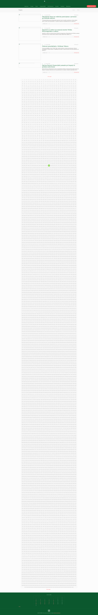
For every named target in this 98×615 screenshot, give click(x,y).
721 (67, 122)
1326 (60, 160)
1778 (38, 188)
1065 (60, 144)
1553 (51, 174)
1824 (70, 190)
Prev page (49, 76)
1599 (28, 178)
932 (28, 136)
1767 (71, 186)
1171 (41, 151)
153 (35, 88)
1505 (70, 170)
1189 (75, 151)
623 (47, 117)
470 (32, 108)
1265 (54, 156)
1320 (49, 160)
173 (73, 88)
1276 (75, 156)
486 (62, 108)
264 (26, 95)
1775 (32, 188)
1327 (62, 160)
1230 (43, 154)
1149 (54, 149)
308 (54, 97)
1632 (36, 179)
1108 (32, 147)
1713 (24, 185)
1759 (56, 186)
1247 (75, 154)
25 (67, 79)
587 (34, 115)
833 (60, 129)
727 (24, 124)
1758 (54, 186)
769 (49, 126)
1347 (45, 161)
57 (73, 81)
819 (34, 129)
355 (34, 101)
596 (51, 115)
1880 (66, 194)
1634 (39, 179)
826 (47, 129)
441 (32, 106)
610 (22, 117)
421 (49, 104)
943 (49, 136)
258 (69, 94)
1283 (34, 158)
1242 (66, 154)
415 (37, 104)
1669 (51, 181)
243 (41, 94)
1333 (73, 160)
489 (68, 108)
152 (33, 88)
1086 (45, 145)
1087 (47, 145)
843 (24, 131)
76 (54, 83)
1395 (26, 165)
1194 (30, 152)
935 (34, 136)
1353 (56, 161)
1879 (64, 194)
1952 (37, 199)
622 (45, 117)
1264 (53, 156)
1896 (41, 195)
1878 (62, 194)
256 (66, 94)
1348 (47, 161)
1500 (60, 170)
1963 (58, 199)
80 (62, 83)
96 (37, 85)
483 (56, 108)
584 (28, 115)
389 (43, 102)
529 (34, 111)
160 (49, 88)
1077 (28, 145)
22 (62, 79)
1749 (38, 186)
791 (35, 127)
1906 (60, 195)
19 (56, 79)
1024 (37, 142)
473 (37, 108)
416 (39, 104)
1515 (34, 172)
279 (54, 95)
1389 (70, 163)
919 (58, 135)
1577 (41, 176)
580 (75, 113)
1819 (60, 190)
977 (58, 138)
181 (33, 90)
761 (34, 126)
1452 (24, 169)
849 (35, 131)
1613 (54, 178)
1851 (66, 192)
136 (58, 86)
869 (73, 131)
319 (75, 97)
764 (39, 126)
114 (71, 85)
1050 (32, 144)
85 (71, 83)
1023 (36, 142)
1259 (43, 156)
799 (51, 127)
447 (43, 106)
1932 (54, 197)
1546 (37, 174)
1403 (41, 165)
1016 (22, 142)
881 (41, 133)
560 (37, 113)
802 (56, 127)
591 (41, 115)
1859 (26, 194)
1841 (47, 192)
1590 (66, 176)
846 (30, 131)
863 (62, 131)
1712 (22, 185)
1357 (64, 161)
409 (26, 104)
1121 (56, 147)
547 (68, 111)
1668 (49, 181)
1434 (45, 167)
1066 (62, 144)
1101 (73, 145)
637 (73, 117)
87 (75, 83)
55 (69, 81)
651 (45, 119)
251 (56, 94)
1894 (38, 195)
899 (75, 133)
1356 (62, 161)
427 (60, 104)
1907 (62, 195)
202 (73, 90)
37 (35, 81)
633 (66, 117)
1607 (43, 178)
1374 (41, 163)
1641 (53, 179)
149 (28, 88)
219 (50, 92)
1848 (60, 192)
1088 (49, 145)
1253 (32, 156)
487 (64, 108)
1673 (58, 181)
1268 (60, 156)
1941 (71, 197)
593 (45, 115)
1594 (73, 176)
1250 (26, 156)
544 (62, 111)
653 (49, 119)
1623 (73, 178)
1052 (36, 144)
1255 (36, 156)
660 (62, 119)
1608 (45, 178)
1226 (36, 154)
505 (43, 110)
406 (75, 102)
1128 (70, 147)
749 (66, 124)
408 (24, 104)
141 (67, 86)
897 (71, 133)
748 (64, 124)
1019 (28, 142)
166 (60, 88)
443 (35, 106)
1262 (49, 156)
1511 (26, 172)
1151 (58, 149)
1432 (41, 167)
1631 (34, 179)
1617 (62, 178)
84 (69, 83)
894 (66, 133)
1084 (41, 145)
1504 (68, 170)
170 (67, 88)
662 (66, 119)
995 (37, 140)
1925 (41, 197)
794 (41, 127)
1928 (47, 197)
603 (64, 115)
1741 (22, 186)
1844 (53, 192)
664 (69, 119)
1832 (30, 192)
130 (47, 86)
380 (26, 102)
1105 (26, 147)
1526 (54, 172)
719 (64, 122)
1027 (43, 142)
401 (66, 102)
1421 (75, 165)
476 (43, 108)
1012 (70, 140)
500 (34, 110)
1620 (68, 178)
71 (45, 83)
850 (37, 131)
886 (51, 133)
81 (64, 83)
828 (51, 129)
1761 (60, 186)
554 (26, 113)
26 (69, 79)
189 (49, 90)
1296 (58, 158)
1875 (56, 194)
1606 (41, 178)
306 (51, 97)
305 (49, 97)
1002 (51, 140)
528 (32, 111)
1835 (36, 192)
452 (52, 106)
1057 (45, 144)
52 (64, 81)
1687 (30, 183)
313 (64, 97)
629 (58, 117)
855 (47, 131)
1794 (68, 188)
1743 (26, 186)
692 (67, 120)
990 (28, 140)
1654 (22, 181)
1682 (75, 181)
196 (62, 90)
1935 (60, 197)
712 (51, 122)
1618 (64, 178)
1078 (30, 145)
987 (22, 140)
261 (75, 94)
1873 (53, 194)
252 (58, 94)
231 (73, 92)
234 (24, 94)
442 (34, 106)
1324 (56, 160)
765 (41, 126)
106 (56, 85)
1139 (36, 149)
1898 (45, 195)
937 (37, 136)
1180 (58, 151)
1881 (68, 194)
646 (35, 119)
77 (56, 83)
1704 (62, 183)
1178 (54, 151)
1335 (22, 161)
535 (45, 111)
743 (54, 124)
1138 (34, 149)
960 (26, 138)
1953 (39, 199)
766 (43, 126)
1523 (49, 172)
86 (73, 83)
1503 (66, 170)
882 (43, 133)
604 (66, 115)
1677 (66, 181)
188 (47, 90)
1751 (41, 186)
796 (45, 127)
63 (30, 83)
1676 (64, 181)
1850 (64, 192)
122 (32, 86)
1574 (36, 176)
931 (26, 136)
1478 (73, 169)
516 (64, 110)
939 (41, 136)
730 (30, 124)
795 (43, 127)
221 (54, 92)
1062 (54, 144)
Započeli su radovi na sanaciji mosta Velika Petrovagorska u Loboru (57, 30)
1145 (47, 149)
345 (69, 99)
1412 (58, 165)
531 (37, 111)
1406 (47, 165)
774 (58, 126)
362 (47, 101)
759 (30, 126)
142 (69, 86)
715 (56, 122)
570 (56, 113)
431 (67, 104)
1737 (70, 185)
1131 (75, 147)
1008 (62, 140)
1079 (32, 145)
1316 (41, 160)
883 (45, 133)
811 (73, 127)
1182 (62, 151)
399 (62, 102)
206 (26, 92)
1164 (28, 151)
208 (30, 92)
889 (56, 133)
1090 (53, 145)
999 (45, 140)
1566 (75, 174)
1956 (45, 199)
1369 (32, 163)
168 (64, 88)
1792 (64, 188)
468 (28, 108)
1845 (55, 192)
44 (49, 81)
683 (51, 120)
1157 (70, 149)
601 (60, 115)
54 (67, 81)
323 (28, 99)
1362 (73, 161)
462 (71, 106)
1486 (34, 170)
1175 (49, 151)
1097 (66, 145)
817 (30, 129)
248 (51, 94)
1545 (36, 174)
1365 (24, 163)
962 (30, 138)
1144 (45, 149)
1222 (28, 154)
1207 (54, 152)
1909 (66, 195)
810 (71, 127)
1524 (51, 172)
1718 (34, 185)
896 (69, 133)
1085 (43, 145)
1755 (49, 186)
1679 (70, 181)
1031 (51, 142)
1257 (39, 156)
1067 (64, 144)
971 (47, 138)
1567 (22, 176)
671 (28, 120)
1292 (51, 158)
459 (66, 106)
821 (37, 129)
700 (28, 122)
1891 (32, 195)
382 (30, 102)
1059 (49, 144)
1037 (62, 142)
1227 (37, 154)
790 (34, 127)
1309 (28, 160)
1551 (47, 174)
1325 (58, 160)
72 (47, 83)
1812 (47, 190)
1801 (26, 190)
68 (39, 83)
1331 (70, 160)
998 (43, 140)
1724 (45, 185)
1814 (51, 190)
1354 (58, 161)
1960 (53, 199)
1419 (71, 165)
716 (58, 122)
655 (52, 119)
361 (45, 101)
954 (69, 136)
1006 (58, 140)
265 (28, 95)
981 (66, 138)
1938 (66, 197)
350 (24, 101)
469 (30, 108)
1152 (60, 149)
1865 (37, 194)
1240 (62, 154)
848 (34, 131)
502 (37, 110)
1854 (72, 192)
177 (26, 90)
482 (54, 108)
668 (22, 120)
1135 (28, 149)
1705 (64, 183)
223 (58, 92)
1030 (49, 142)
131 (49, 86)
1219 (22, 154)
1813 (49, 190)
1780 (41, 188)
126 (39, 86)
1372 (37, 163)
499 (32, 110)
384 (34, 102)
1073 (75, 144)
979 (62, 138)
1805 (34, 190)
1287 (41, 158)
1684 (24, 183)
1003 (53, 140)
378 (22, 102)
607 (71, 115)
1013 (71, 140)
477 (45, 108)
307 (52, 97)
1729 (54, 185)
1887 (24, 195)
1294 (54, 158)
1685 (26, 183)
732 (34, 124)
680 (45, 120)
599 (56, 115)
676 (37, 120)
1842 (49, 192)
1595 (75, 176)
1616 (60, 178)
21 (60, 79)
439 (28, 106)
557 (32, 113)
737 (43, 124)
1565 (73, 174)
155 (39, 88)
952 (66, 136)
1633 (37, 179)
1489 (39, 170)
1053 (37, 144)
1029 (47, 142)
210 (33, 92)
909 (39, 135)
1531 (64, 172)
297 (34, 97)
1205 (51, 152)
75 (52, 83)
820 (35, 129)
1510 (24, 172)
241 (37, 94)
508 (49, 110)
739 (47, 124)
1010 (66, 140)
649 (41, 119)
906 (34, 135)
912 (45, 135)
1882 (70, 194)
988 (24, 140)
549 (71, 111)
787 (28, 127)
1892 (34, 195)
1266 (56, 156)
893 (64, 133)
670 (26, 120)
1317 (43, 160)
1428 (34, 167)
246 (47, 94)
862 (60, 131)
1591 (68, 176)
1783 (47, 188)
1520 (43, 172)
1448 (72, 167)
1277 (22, 158)
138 (62, 86)
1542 (30, 174)
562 (41, 113)
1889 (28, 195)
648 (39, 119)
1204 (49, 152)
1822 (66, 190)
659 (60, 119)
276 (49, 95)
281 (58, 95)
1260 (45, 156)
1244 (70, 154)
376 (73, 101)
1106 (28, 147)
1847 (58, 192)
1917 (26, 197)
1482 (26, 170)
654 (51, 119)
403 (69, 102)
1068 (66, 144)
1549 (43, 174)
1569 (26, 176)
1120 (54, 147)
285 (66, 95)
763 (37, 126)
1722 (41, 185)
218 (49, 92)
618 (37, 117)
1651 (71, 179)
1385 (62, 163)
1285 (37, 158)
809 (69, 127)
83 (67, 83)
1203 (47, 152)
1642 (54, 179)
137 (60, 86)
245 (45, 94)
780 (69, 126)
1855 (73, 192)
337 (54, 99)
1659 (32, 181)
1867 (41, 194)
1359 (68, 161)
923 (66, 135)
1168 (36, 151)
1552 (49, 174)
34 (30, 81)
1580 (47, 176)
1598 (26, 178)
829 (52, 129)
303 (45, 97)
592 (43, 115)
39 (39, 81)
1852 (68, 192)
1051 (34, 144)
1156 (68, 149)
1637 (45, 179)
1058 (47, 144)
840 (73, 129)
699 (26, 122)
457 (62, 106)
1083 (39, 145)
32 (26, 81)
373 (67, 101)
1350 (51, 161)
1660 (34, 181)
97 (39, 85)
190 (50, 90)
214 (41, 92)
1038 (64, 142)
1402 (39, 165)
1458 (36, 169)
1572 (32, 176)
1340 (32, 161)
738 (45, 124)
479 (49, 108)
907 (35, 135)
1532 (66, 172)
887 (52, 133)
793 (39, 127)
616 (33, 117)
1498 (56, 170)
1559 (62, 174)
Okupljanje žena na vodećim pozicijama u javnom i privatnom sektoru (59, 17)
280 (56, 95)
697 (22, 122)
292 (24, 97)
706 (39, 122)
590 (39, 115)
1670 (53, 181)
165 (58, 88)
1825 (71, 190)
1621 (70, 178)
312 (62, 97)
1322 (53, 160)
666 (73, 119)
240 (35, 94)
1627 (26, 179)
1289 (45, 158)
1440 (56, 167)
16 (50, 79)
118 (24, 86)
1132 (22, 149)
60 (24, 83)
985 (73, 138)
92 (30, 85)
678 (41, 120)
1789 (58, 188)
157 (43, 88)
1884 (73, 194)
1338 (28, 161)
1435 (47, 167)
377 (75, 101)
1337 (26, 161)
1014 (73, 140)
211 (35, 92)
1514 (32, 172)
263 (24, 95)
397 (58, 102)
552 (22, 113)
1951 (36, 199)
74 (50, 83)
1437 (51, 167)
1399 (34, 165)
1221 (26, 154)
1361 (71, 161)
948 (58, 136)
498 (30, 110)
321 (24, 99)
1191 (24, 152)
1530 (62, 172)
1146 (49, 149)
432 (69, 104)
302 (43, 97)
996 (39, 140)
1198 (37, 152)
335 (51, 99)
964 (34, 138)
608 (73, 115)
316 (69, 97)
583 (26, 115)
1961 (54, 199)
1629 (30, 179)
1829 (24, 192)
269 (35, 95)
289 (73, 95)
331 (43, 99)
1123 (60, 147)
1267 (58, 156)
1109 (34, 147)
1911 (69, 195)
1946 (26, 199)
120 (28, 86)
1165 (30, 151)
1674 (60, 181)
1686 (28, 183)
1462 (43, 169)
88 (22, 85)
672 (30, 120)
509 (51, 110)
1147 (51, 149)
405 (73, 102)
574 (64, 113)
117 (22, 86)
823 (41, 129)
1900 (49, 195)
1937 (64, 197)
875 (30, 133)
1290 (47, 158)
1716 (30, 185)
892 (62, 133)
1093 (58, 145)
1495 (51, 170)
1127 (68, 147)
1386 (64, 163)
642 (28, 119)
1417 (68, 165)
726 (22, 124)
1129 (71, 147)
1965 (62, 199)
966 (37, 138)
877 (34, 133)
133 (52, 86)
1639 (49, 179)
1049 (30, 144)
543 (60, 111)
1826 (73, 190)
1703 (60, 183)
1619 (66, 178)
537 (49, 111)
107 (58, 85)
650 (43, 119)
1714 (26, 185)
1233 (49, 154)
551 (75, 111)
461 (69, 106)
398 (60, 102)
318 (73, 97)
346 (71, 99)
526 (28, 111)
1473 (64, 169)
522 (75, 110)
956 (73, 136)
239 (34, 94)
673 (32, 120)
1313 (36, 160)
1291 (49, 158)
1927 (45, 197)
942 (47, 136)
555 (28, 113)
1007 (60, 140)
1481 (24, 170)
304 (47, 97)
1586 (58, 176)
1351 (53, 161)
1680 (71, 181)
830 (54, 129)
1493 (47, 170)
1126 (66, 147)
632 (64, 117)
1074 (22, 145)
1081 (36, 145)
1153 (62, 149)
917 (54, 135)
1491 (43, 170)
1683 (22, 183)
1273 (70, 156)
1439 (54, 167)
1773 (28, 188)
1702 (58, 183)
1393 (22, 165)
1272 (68, 156)
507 (47, 110)
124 (35, 86)
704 (35, 122)
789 (32, 127)
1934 (58, 197)
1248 (22, 156)
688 (60, 120)
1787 (55, 188)
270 (37, 95)
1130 (73, 147)
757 (26, 126)
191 (52, 90)
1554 (53, 174)
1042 (71, 142)
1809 (41, 190)
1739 (73, 185)
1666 (45, 181)
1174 (47, 151)
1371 (36, 163)
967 (39, 138)
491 (71, 108)
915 (50, 135)
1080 (34, 145)
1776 (34, 188)
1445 (66, 167)
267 (32, 95)
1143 (43, 149)
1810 (43, 190)
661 (64, 119)
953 (67, 136)
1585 (56, 176)
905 (32, 135)
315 (67, 97)
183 (37, 90)
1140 (37, 149)
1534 (70, 172)
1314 (37, 160)
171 (69, 88)
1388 (68, 163)
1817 (56, 190)
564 (45, 113)
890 (58, 133)
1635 (41, 179)
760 (32, 126)
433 (71, 104)
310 (58, 97)
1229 (41, 154)
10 (39, 79)
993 (34, 140)
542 (58, 111)
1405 (45, 165)
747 (62, 124)
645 (34, 119)
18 (54, 79)
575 (66, 113)
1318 (45, 160)
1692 (39, 183)
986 (75, 138)
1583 (53, 176)
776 (62, 126)
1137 (32, 149)
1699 (53, 183)
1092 (56, 145)
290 (75, 95)
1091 (54, 145)
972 (49, 138)
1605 (39, 178)
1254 (34, 156)
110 (64, 85)
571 (58, 113)
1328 (64, 160)
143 (71, 86)
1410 (54, 165)
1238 (58, 154)
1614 (56, 178)
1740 (75, 185)
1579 (45, 176)
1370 (34, 163)
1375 (43, 163)
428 (62, 104)
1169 (37, 151)
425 (56, 104)
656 (54, 119)
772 (54, 126)
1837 (39, 192)
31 (24, 81)
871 (22, 133)
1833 (32, 192)
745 (58, 124)
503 (39, 110)
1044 (75, 142)
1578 (43, 176)
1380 (53, 163)
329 (39, 99)
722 (69, 122)
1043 (73, 142)
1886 (22, 195)
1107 (30, 147)
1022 (34, 142)
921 (62, 135)
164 (56, 88)
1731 (58, 185)
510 (52, 110)
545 (64, 111)
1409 (53, 165)
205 (24, 92)
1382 (56, 163)
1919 (30, 197)
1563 (70, 174)
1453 (26, 169)
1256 (37, 156)
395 (54, 102)
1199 (39, 152)
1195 (32, 152)
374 (69, 101)
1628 (28, 179)
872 (24, 133)
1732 (60, 185)
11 (41, 79)
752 (71, 124)
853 (43, 131)
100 (45, 85)
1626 (24, 179)
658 (58, 119)
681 (47, 120)
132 (50, 86)
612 (26, 117)
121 (30, 86)
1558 (60, 174)
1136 (30, 149)
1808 (39, 190)
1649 (68, 179)
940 (43, 136)
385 (35, 102)
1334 (75, 160)
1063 (56, 144)
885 (49, 133)
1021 (32, 142)
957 (75, 136)
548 (69, 111)
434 (73, 104)
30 (22, 81)
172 (71, 88)
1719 (36, 185)
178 (28, 90)
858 (52, 131)
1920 (32, 197)
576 (67, 113)
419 (45, 104)
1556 (56, 174)
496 (26, 110)
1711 (75, 183)
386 (37, 102)
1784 (49, 188)
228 (67, 92)
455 (58, 106)
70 (43, 83)
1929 (49, 197)
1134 (26, 149)
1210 (60, 152)
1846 (56, 192)
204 (22, 92)
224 (60, 92)
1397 (30, 165)
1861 (30, 194)
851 (39, 131)
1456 (32, 169)
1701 (56, 183)
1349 (49, 161)
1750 (39, 186)
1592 (70, 176)
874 (28, 133)
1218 (75, 152)
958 (22, 138)
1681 (73, 181)
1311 (32, 160)
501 (35, 110)
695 (73, 120)
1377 (47, 163)
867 (69, 131)
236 (28, 94)
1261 (47, 156)
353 (30, 101)
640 (24, 119)
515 (62, 110)
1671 (54, 181)
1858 (24, 194)
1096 (64, 145)
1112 (39, 147)
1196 (34, 152)
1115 (45, 147)
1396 (28, 165)
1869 (45, 194)
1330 (68, 160)
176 (24, 90)
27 (71, 79)
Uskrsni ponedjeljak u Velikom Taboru (55, 46)
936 (35, 136)
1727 (51, 185)
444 (37, 106)
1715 (28, 185)
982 (67, 138)
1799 (22, 190)
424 (54, 104)
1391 (73, 163)
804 (60, 127)
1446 (68, 167)
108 (60, 85)
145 (75, 86)
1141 (39, 149)
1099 (70, 145)
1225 (34, 154)
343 (66, 99)
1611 (51, 178)
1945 (24, 199)
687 (58, 120)
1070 (70, 144)
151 (32, 88)
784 (22, 127)
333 (47, 99)
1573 (34, 176)
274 (45, 95)
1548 (41, 174)
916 (52, 135)
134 (54, 86)
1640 (51, 179)
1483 (28, 170)
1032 (53, 142)
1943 (75, 197)
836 (66, 129)
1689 (34, 183)
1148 (53, 149)
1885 (75, 194)
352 (28, 101)
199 (67, 90)
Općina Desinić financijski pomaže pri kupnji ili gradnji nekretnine (58, 66)
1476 (70, 169)
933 (30, 136)
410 (28, 104)
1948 (30, 199)
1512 (28, 172)
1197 (36, 152)
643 (30, 119)
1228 (39, 154)
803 (58, 127)
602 (62, 115)
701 (30, 122)
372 (66, 101)
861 (58, 131)
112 (67, 85)
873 (26, 133)
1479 (75, 169)
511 (54, 110)
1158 (71, 149)
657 (56, 119)
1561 (66, 174)
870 (75, 131)
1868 (43, 194)
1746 (32, 186)
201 (71, 90)
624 (49, 117)
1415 (64, 165)
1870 (47, 194)
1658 (30, 181)
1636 (43, 179)
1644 (58, 179)
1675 (62, 181)
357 (37, 101)
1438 (53, 167)
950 (62, 136)
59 (22, 83)
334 (49, 99)
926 (71, 135)
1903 (54, 195)
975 (54, 138)
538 (51, 111)
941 (45, 136)
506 (45, 110)
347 (73, 99)
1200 (41, 152)
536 (47, 111)
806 (64, 127)
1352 (54, 161)
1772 (26, 188)
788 (30, 127)
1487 (36, 170)
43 (47, 81)
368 (58, 101)
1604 (37, 178)
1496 (53, 170)
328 (37, 99)
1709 (71, 183)
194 (58, 90)
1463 (45, 169)
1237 (56, 154)
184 (39, 90)
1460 (39, 169)
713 (52, 122)
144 (73, 86)
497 (28, 110)
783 (75, 126)
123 (33, 86)
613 (28, 117)
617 (35, 117)
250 (54, 94)
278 (52, 95)
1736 (68, 185)
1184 (66, 151)
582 (24, 115)
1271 (66, 156)
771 (52, 126)
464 (75, 106)
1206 (53, 152)
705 (37, 122)
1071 (71, 144)
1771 (24, 188)
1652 (73, 179)
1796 (71, 188)
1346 (43, 161)
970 (45, 138)
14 (47, 79)
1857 (22, 194)
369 (60, 101)
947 (56, 136)
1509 (22, 172)
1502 (64, 170)
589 (37, 115)
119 (26, 86)
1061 (53, 144)
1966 (64, 199)
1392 (75, 163)
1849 (62, 192)
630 (60, 117)
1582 (51, 176)
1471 (60, 169)
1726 (49, 185)
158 (45, 88)
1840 (45, 192)
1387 (66, 163)
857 (51, 131)
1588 (62, 176)
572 (60, 113)
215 (43, 92)
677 (39, 120)
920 (60, 135)
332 (45, 99)
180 (32, 90)
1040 (68, 142)
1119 (52, 147)
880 (39, 133)
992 (32, 140)
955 (71, 136)
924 (68, 135)
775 (60, 126)
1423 (24, 167)
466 (24, 108)
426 (58, 104)
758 (28, 126)
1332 (71, 160)
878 (35, 133)
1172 (43, 151)
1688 (32, 183)
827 (49, 129)
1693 (41, 183)
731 (32, 124)
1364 (22, 163)
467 (26, 108)
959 (24, 138)
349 (22, 101)
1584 (55, 176)
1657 (28, 181)
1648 (66, 179)
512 (56, 110)
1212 (64, 152)
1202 (45, 152)
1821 (64, 190)
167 (62, 88)
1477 (72, 169)
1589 (64, 176)
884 (47, 133)
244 (43, 94)
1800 (24, 190)
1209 (58, 152)
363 (49, 101)
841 (75, 129)
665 (71, 119)
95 (35, 85)
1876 (58, 194)
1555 (54, 174)
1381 (54, 163)
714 (54, 122)
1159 (73, 149)
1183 (64, 151)
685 (54, 120)
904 (30, 135)
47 (54, 81)
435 (75, 104)
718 (62, 122)
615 (32, 117)
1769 (75, 186)
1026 (41, 142)
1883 (71, 194)
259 (71, 94)
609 (75, 115)
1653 (75, 179)
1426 (30, 167)
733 (35, 124)
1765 (68, 186)
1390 (71, 163)
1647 (64, 179)
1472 (62, 169)
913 (47, 135)
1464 (47, 169)
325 (32, 99)
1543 (32, 174)
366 (54, 101)
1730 (56, 185)
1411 (56, 165)
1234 (51, 154)
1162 (24, 151)
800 (52, 127)
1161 (22, 151)
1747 (34, 186)
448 (45, 106)
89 (24, 85)
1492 (45, 170)
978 (60, 138)
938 (39, 136)
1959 (51, 199)
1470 (58, 169)
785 (24, 127)
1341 (34, 161)
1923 (37, 197)
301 (41, 97)
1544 (34, 174)
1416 (66, 165)
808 (68, 127)
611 (24, 117)
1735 (66, 185)
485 (60, 108)
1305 (75, 158)
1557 (58, 174)
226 (64, 92)
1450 (75, 167)
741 (51, 124)
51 (62, 81)
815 (26, 129)
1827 (75, 190)
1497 (55, 170)
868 (71, 131)
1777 (36, 188)
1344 (39, 161)
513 (58, 110)
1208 (56, 152)
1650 (70, 179)
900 (22, 135)
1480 (22, 170)
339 (58, 99)
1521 (45, 172)
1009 (64, 140)
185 (41, 90)
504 (41, 110)
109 (62, 85)
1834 (34, 192)
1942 (73, 197)
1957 (47, 199)
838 (69, 129)
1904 (56, 195)
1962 (56, 199)
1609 (47, 178)
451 (51, 106)
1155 (66, 149)
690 (64, 120)
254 (62, 94)
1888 (26, 195)
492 (73, 108)
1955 (43, 199)
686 (56, 120)
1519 (41, 172)
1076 (26, 145)
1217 (73, 152)
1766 (70, 186)
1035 (58, 142)
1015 (75, 140)
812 (75, 127)
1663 (39, 181)
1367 (28, 163)
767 (45, 126)
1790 (60, 188)
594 (47, 115)
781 (71, 126)
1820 (62, 190)
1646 (62, 179)
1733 (62, 185)
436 (22, 106)
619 (39, 117)
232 (75, 92)
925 (69, 135)
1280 (28, 158)
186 (43, 90)
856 (49, 131)
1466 (51, 169)
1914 (75, 195)
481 (52, 108)
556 (30, 113)
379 (24, 102)
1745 (30, 186)
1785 (51, 188)
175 (22, 90)
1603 (36, 178)
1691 (37, 183)
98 (41, 85)
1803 (30, 190)
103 (50, 85)
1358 (66, 161)
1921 (34, 197)
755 (22, 126)
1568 (24, 176)
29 (75, 79)
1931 (53, 197)
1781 (43, 188)
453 (54, 106)
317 (71, 97)
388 (41, 102)
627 (54, 117)
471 (34, 108)
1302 (70, 158)
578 (71, 113)
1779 (39, 188)
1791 (62, 188)
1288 (43, 158)
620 (41, 117)
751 (69, 124)
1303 (71, 158)
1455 (30, 169)
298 (35, 97)
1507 (73, 170)
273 (43, 95)
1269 (62, 156)
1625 (22, 179)
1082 (37, 145)
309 (56, 97)
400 (64, 102)
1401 (37, 165)
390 (45, 102)
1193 (28, 152)
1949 (32, 199)
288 (71, 95)
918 (56, 135)
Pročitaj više (76, 23)
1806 (36, 190)
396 (56, 102)
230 (71, 92)
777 (64, 126)
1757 (53, 186)
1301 (68, 158)
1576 (39, 176)
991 (30, 140)
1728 (53, 185)
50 (60, 81)
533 (41, 111)
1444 (64, 167)
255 (64, 94)
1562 (68, 174)
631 (62, 117)
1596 (22, 178)
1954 (41, 199)
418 (43, 104)
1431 (39, 167)
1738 (71, 185)
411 (30, 104)
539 (52, 111)
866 (67, 131)
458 (64, 106)
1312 (34, 160)
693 (69, 120)
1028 (45, 142)
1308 (26, 160)
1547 (39, 174)
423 (52, 104)
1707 (68, 183)
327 (35, 99)
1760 (58, 186)
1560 (64, 174)
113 (69, 85)
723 (71, 122)
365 (52, 101)
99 (43, 85)
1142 (41, 149)
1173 (45, 151)
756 (24, 126)
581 (22, 115)
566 (49, 113)
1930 (51, 197)
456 (60, 106)
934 (32, 136)
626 (52, 117)
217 (47, 92)
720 (66, 122)
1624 (75, 178)
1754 (47, 186)
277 (51, 95)
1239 (60, 154)
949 (60, 136)
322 (26, 99)
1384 (60, 163)
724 (73, 122)
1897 (43, 195)
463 (73, 106)
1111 (37, 147)
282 (60, 95)
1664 (41, 181)
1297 (60, 158)
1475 (68, 169)
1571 (30, 176)
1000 (47, 140)
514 (60, 110)
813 (22, 129)
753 (73, 124)
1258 (41, 156)
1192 (26, 152)
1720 (37, 185)
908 (37, 135)
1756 (51, 186)
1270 (64, 156)
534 (43, 111)
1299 (64, 158)
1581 (49, 176)
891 (60, 133)
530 (35, 111)
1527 (56, 172)
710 (47, 122)
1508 (75, 170)
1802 (28, 190)
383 (32, 102)
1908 (64, 195)
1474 (66, 169)
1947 (28, 199)
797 (47, 127)
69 (41, 83)
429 (64, 104)
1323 (54, 160)
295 (30, 97)
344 (68, 99)
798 (49, 127)
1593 (71, 176)
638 (75, 117)
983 (69, 138)
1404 (43, 165)
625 (51, 117)
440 (30, 106)
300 (39, 97)
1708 (70, 183)
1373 (39, 163)
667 (75, 119)
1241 (64, 154)
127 (41, 86)
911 (43, 135)
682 (49, 120)
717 (60, 122)
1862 (32, 194)
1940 (70, 197)
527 (30, 111)
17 (52, 79)
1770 (22, 188)
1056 (43, 144)
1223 (30, 154)
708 (43, 122)
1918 (28, 197)
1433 (43, 167)
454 (56, 106)
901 (24, 135)
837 (68, 129)
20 (58, 79)
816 (28, 129)
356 (35, 101)
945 (52, 136)
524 (24, 111)
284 (64, 95)
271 (39, 95)
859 (54, 131)
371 (64, 101)
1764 (66, 186)
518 (67, 110)
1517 (37, 172)
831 (56, 129)
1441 (58, 167)
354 (32, 101)
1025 (39, 142)
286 (67, 95)
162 (52, 88)
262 (22, 95)
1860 (28, 194)
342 (64, 99)
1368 (30, 163)
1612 (53, 178)
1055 (41, 144)
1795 (70, 188)
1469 (56, 169)
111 (66, 85)
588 (35, 115)
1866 (39, 194)
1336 (24, 161)
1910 (68, 195)
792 (37, 127)
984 (71, 138)
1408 (51, 165)
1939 (68, 197)
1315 (39, 160)
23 (64, 79)
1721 (39, 185)
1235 (53, 154)
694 (71, 120)
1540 (26, 174)
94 (33, 85)
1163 (26, 151)
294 (28, 97)
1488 (38, 170)
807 (66, 127)
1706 (66, 183)
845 (28, 131)
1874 (55, 194)
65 (33, 83)
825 (45, 129)
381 (28, 102)
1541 (28, 174)
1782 (45, 188)
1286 (39, 158)
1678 (68, 181)
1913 (73, 195)
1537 (75, 172)
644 (32, 119)
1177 (53, 151)
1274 (72, 156)
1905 (58, 195)
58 (75, 81)
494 (22, 110)
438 (26, 106)
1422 (22, 167)
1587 (60, 176)
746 (60, 124)
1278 (24, 158)
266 (30, 95)
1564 (71, 174)
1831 (28, 192)
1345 (41, 161)
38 (37, 81)
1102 (75, 145)
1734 (64, 185)
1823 (68, 190)
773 (56, 126)
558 (34, 113)
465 (22, 108)
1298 (62, 158)
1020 (30, 142)
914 (49, 135)
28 (73, 79)
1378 (49, 163)
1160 (75, 149)
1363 (75, 161)
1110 (35, 147)
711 (49, 122)
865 (66, 131)
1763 (64, 186)
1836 (37, 192)
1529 (60, 172)
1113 (41, 147)
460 (68, 106)
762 (35, 126)
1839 (43, 192)
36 (33, 81)
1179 (56, 151)
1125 (64, 147)
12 (43, 79)
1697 (49, 183)
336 (52, 99)
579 (73, 113)
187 (45, 90)
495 (24, 110)
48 (56, 81)
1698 (51, 183)
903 (28, 135)
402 (68, 102)
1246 (73, 154)
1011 (68, 140)
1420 (73, 165)
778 (66, 126)
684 (52, 120)
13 (45, 79)
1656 (26, 181)
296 (32, 97)
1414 (62, 165)
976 (56, 138)
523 (22, 111)
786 (26, 127)
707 (41, 122)
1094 (60, 145)
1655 (24, 181)
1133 (24, 149)
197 (64, 90)
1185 (68, 151)
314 (66, 97)
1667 (47, 181)
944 (51, 136)
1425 (28, 167)
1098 (68, 145)
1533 (68, 172)
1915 (22, 197)
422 (51, 104)
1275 (73, 156)
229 (69, 92)
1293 (53, 158)
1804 (32, 190)
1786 (53, 188)
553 (24, 113)
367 (56, 101)
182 (35, 90)
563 (43, 113)
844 (26, 131)
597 (52, 115)
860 (56, 131)
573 (62, 113)
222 (56, 92)
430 (66, 104)
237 (30, 94)
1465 (49, 169)
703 (34, 122)
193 (56, 90)
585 (30, 115)
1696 (47, 183)
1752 (43, 186)
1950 (34, 199)
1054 (39, 144)
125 (37, 86)
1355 (60, 161)
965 (35, 138)
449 (47, 106)
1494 (49, 170)
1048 (28, 144)
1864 (36, 194)
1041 (70, 142)
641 (26, 119)
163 (54, 88)
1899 (47, 195)
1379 (51, 163)
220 (52, 92)
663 (67, 119)
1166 (32, 151)
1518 (39, 172)
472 (35, 108)
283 (62, 95)
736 (41, 124)
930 (24, 136)
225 (62, 92)
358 (39, 101)
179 (30, 90)
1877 (60, 194)
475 (41, 108)
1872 (51, 194)
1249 (24, 156)
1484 (30, 170)
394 (52, 102)
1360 (70, 161)
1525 (53, 172)
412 (32, 104)
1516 (36, 172)
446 (41, 106)
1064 (58, 144)
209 (32, 92)
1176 (51, 151)
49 (58, 81)
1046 (24, 144)
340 (60, 99)
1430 (37, 167)
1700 (54, 183)
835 (64, 129)
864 (64, 131)
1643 (56, 179)
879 (37, 133)
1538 (22, 174)
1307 (24, 160)
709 (45, 122)
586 (32, 115)
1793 (66, 188)
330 (41, 99)
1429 (36, 167)
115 (73, 85)
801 (54, 127)
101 (47, 85)
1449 (73, 167)
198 (66, 90)
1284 (36, 158)
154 (37, 88)
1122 (58, 147)
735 (39, 124)
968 (41, 138)
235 (26, 94)
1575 (37, 176)
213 (39, 92)
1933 (56, 197)
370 (62, 101)
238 (32, 94)
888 (54, 133)
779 (68, 126)
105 (54, 85)
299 (37, 97)
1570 (28, 176)
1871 (49, 194)
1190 (22, 152)
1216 (71, 152)
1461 (41, 169)
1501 (62, 170)
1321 (51, 160)
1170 (39, 151)
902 (26, 135)
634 (68, 117)
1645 (60, 179)
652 (47, 119)
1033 (54, 142)
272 (41, 95)
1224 (32, 154)
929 (22, 136)
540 (54, 111)
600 (58, 115)
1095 (62, 145)
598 (54, 115)
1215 (70, 152)
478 (47, 108)
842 (22, 131)
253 (60, 94)
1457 (34, 169)
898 (73, 133)
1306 (22, 160)
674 (34, 120)
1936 (62, 197)
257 (67, 94)
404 (71, 102)
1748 (36, 186)
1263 (51, 156)
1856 (75, 192)
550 (73, 111)
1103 (22, 147)
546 (66, 111)
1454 (28, 169)
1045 (22, 144)
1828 (22, 192)
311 (60, 97)
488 (66, 108)
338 (56, 99)
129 (45, 86)
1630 (32, 179)
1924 (39, 197)
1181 (60, 151)
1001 (49, 140)
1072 (73, 144)
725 (75, 122)
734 (37, 124)
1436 (49, 167)
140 (66, 86)
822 (39, 129)
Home (74, 9)
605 (67, 115)
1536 (73, 172)
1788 (56, 188)
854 (45, 131)
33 (28, 81)
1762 (62, 186)
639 (22, 119)
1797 (73, 188)
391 (47, 102)
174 (75, 88)
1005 (56, 140)
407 (22, 104)
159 (47, 88)
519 (69, 110)
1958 (49, 199)
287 (69, 95)
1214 (68, 152)
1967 (66, 199)
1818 (58, 190)
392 (49, 102)
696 (75, 120)
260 (73, 94)
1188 (73, 151)
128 (43, 86)
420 (47, 104)
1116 (47, 147)
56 (71, 81)
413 (34, 104)
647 (37, 119)
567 (51, 113)
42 (45, 81)
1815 (53, 190)
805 (62, 127)
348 (75, 99)
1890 (30, 195)
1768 (73, 186)
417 (41, 104)
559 (35, 113)
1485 (32, 170)
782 (73, 126)
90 (26, 85)
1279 (26, 158)
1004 (54, 140)
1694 (43, 183)
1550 (45, 174)
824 (43, 129)
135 (56, 86)
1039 (66, 142)
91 (28, 85)
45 (50, 81)
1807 (37, 190)
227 (66, 92)
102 (49, 85)
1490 (41, 170)
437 (24, 106)
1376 (45, 163)
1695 (45, 183)
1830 (26, 192)
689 (62, 120)
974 (52, 138)
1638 (47, 179)
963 (32, 138)
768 (47, 126)
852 (41, 131)
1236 (54, 154)
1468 (55, 169)
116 (75, 85)
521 (73, 110)
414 (35, 104)
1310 (30, 160)
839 (71, 129)
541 (56, 111)
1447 (70, 167)
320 (22, 99)
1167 (34, 151)
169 (66, 88)
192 (54, 90)
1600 (30, 178)
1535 (71, 172)
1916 (24, 197)
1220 (24, 154)
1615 (58, 178)
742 (52, 124)
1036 (60, 142)
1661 (36, 181)
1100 (71, 145)
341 (62, 99)
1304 (73, 158)
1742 (24, 186)
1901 (51, 195)
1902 (53, 195)
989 (26, 140)
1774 (30, 188)
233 (22, 94)
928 (75, 135)
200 (69, 90)
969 (43, 138)
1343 (37, 161)
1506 (71, 170)
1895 (39, 195)
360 (43, 101)
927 (73, 135)
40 (41, 81)
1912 (71, 195)
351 (26, 101)
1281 (30, 158)
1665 (43, 181)
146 (22, 88)
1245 (71, 154)
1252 (30, 156)
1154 (64, 149)
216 (45, 92)
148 (26, 88)
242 (39, 94)
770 (51, 126)
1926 (43, 197)
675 (35, 120)
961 (28, 138)
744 (56, 124)
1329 (66, 160)
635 (69, 117)
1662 (37, 181)
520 (71, 110)
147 (24, 88)
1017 (24, 142)
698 (24, 122)
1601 (32, 178)
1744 (28, 186)
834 (62, 129)
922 (64, 135)
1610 (49, 178)
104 (52, 85)
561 (39, 113)
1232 (47, 154)
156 (41, 88)
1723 (43, 185)
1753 (45, 186)
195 (60, 90)
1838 (41, 192)
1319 (47, 160)
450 (49, 106)
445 (39, 106)
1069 (68, 144)
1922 (36, 197)
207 (28, 92)
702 (32, 122)
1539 (24, 174)
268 (34, 95)
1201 (43, 152)
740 (49, 124)
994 (35, 140)
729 (28, 124)
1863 (34, 194)
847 (32, 131)
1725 (47, 185)
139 (64, 86)
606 (69, 115)
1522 (47, 172)
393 (51, 102)
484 (58, 108)
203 (75, 90)
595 (49, 115)
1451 (22, 169)
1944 (22, 199)
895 (67, 133)
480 (51, 108)
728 (26, 124)
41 (43, 81)
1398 (32, 165)
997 (41, 140)
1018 (26, 142)
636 (71, 117)
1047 (26, 144)
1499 (58, 170)
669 (24, 120)
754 (75, 124)
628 (56, 117)
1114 (43, 147)
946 (54, 136)
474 (39, 108)
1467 (53, 169)
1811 (45, 190)
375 (71, 101)
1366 (26, 163)
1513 (30, 172)
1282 (32, 158)
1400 (36, 165)
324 (30, 99)
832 (58, 129)
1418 (70, 165)
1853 (70, 192)
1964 (60, 199)
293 (26, 97)
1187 (71, 151)
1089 (51, 145)
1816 (54, 190)
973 (51, 138)
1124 (62, 147)
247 (49, 94)
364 (51, 101)
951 (64, 136)
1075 (24, 145)
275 (47, 95)
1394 (24, 165)
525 (26, 111)
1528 (58, 172)
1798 (75, 188)
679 (43, 120)
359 (41, 101)
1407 (49, 165)
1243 (68, 154)
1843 (51, 192)
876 (32, 133)
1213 (66, 152)
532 (39, 111)
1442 (60, 167)
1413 (60, 165)
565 (47, 113)
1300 (66, 158)
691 (66, 120)
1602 (34, 178)
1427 (32, 167)
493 (75, 108)
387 (39, 102)
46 (52, 81)
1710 (73, 183)
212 (37, 92)
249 (52, 94)
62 (28, 83)
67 (37, 83)
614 (30, 117)
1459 (37, 169)
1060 (51, 144)
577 (69, 113)
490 (69, 108)
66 (35, 83)
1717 (32, 185)
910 (41, 135)
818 (32, 129)
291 (22, 97)
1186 (70, 151)
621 (43, 117)
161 (50, 88)
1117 (49, 147)
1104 (24, 147)
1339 (30, 161)
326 (34, 99)
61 (26, 83)
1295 (56, 158)
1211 (62, 152)
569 (54, 113)
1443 (62, 167)
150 (30, 88)
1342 (36, 161)
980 (64, 138)
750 (67, 124)
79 (60, 83)
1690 (36, 183)
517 (66, 110)
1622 (71, 178)
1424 (26, 167)
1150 (56, 149)
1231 (45, 154)
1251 (28, 156)
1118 (51, 147)
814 (24, 129)
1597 (24, 178)
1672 (56, 181)
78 (58, 83)
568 (52, 113)
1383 (58, 163)
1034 (56, 142)
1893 (36, 195)
